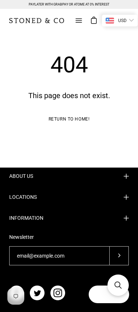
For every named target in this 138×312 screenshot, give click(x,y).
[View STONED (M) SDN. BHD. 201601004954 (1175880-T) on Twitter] (37, 293)
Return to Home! (69, 119)
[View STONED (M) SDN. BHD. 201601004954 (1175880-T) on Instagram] (57, 293)
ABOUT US (21, 176)
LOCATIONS (23, 197)
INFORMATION (26, 218)
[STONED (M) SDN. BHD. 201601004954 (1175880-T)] (36, 20)
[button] (118, 285)
